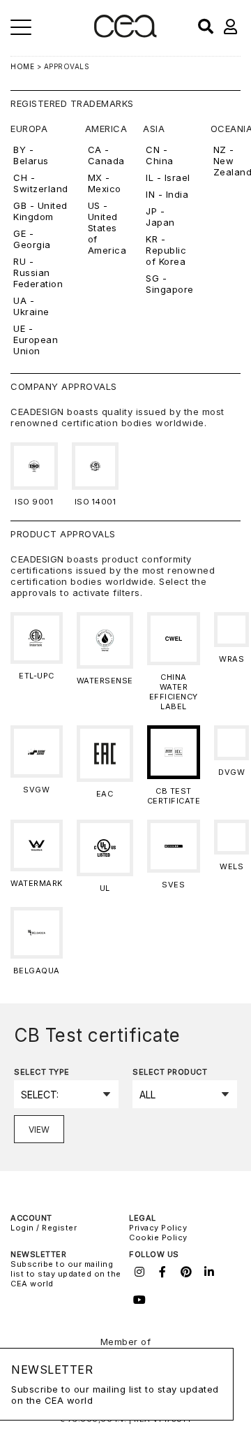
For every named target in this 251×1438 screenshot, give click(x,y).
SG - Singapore (170, 284)
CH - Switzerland (40, 183)
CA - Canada (106, 155)
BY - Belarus (31, 155)
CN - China (160, 155)
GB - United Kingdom (40, 211)
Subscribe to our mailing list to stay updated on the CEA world (65, 1273)
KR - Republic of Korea (166, 250)
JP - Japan (160, 216)
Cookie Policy (158, 1237)
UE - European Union (35, 339)
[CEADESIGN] (125, 34)
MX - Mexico (104, 183)
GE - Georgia (32, 239)
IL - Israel (168, 177)
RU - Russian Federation (38, 272)
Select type (42, 1072)
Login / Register (43, 1228)
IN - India (167, 194)
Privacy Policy (158, 1228)
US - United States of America (107, 228)
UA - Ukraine (31, 306)
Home (22, 66)
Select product (169, 1072)
